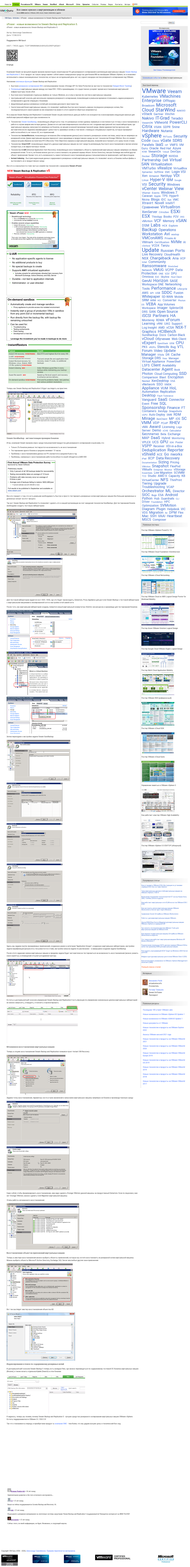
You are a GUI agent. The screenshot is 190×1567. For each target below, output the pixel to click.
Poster (179, 442)
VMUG (158, 270)
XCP (151, 458)
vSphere (152, 135)
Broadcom (148, 105)
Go (166, 454)
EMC (167, 172)
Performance (163, 288)
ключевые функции (24, 82)
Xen (145, 176)
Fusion (178, 293)
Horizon (160, 280)
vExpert (149, 342)
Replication (168, 392)
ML (168, 490)
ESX (146, 216)
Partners (161, 315)
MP (171, 419)
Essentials (147, 473)
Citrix (78, 4)
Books (168, 216)
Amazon (154, 176)
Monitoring (178, 438)
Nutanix (167, 131)
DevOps (175, 151)
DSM (145, 225)
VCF (157, 220)
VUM (164, 388)
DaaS (155, 437)
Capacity (174, 476)
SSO (159, 384)
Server (146, 430)
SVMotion (168, 505)
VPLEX (146, 442)
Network (147, 270)
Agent (167, 369)
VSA (172, 381)
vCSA (170, 327)
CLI (177, 498)
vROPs (152, 347)
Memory (168, 221)
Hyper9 (174, 196)
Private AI (170, 238)
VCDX (155, 245)
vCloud (148, 338)
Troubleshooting (153, 487)
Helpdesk (173, 509)
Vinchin (170, 114)
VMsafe (147, 469)
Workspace (149, 308)
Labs (156, 225)
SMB (169, 414)
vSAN (181, 220)
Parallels (148, 145)
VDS (145, 512)
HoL (173, 388)
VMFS (174, 145)
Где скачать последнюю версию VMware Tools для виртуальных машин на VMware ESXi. (160, 928)
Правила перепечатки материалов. (61, 1551)
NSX (145, 258)
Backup (149, 229)
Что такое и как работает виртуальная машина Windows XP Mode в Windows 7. (163, 940)
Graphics (149, 331)
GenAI (147, 281)
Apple (157, 196)
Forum (147, 350)
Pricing (174, 462)
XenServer (149, 212)
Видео (110, 4)
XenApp (162, 411)
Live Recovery (152, 254)
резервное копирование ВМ (30, 86)
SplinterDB (176, 308)
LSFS (146, 365)
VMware (38, 4)
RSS (135, 4)
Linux (145, 180)
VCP (182, 258)
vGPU (144, 415)
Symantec (86, 4)
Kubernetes (150, 96)
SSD (183, 373)
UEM (171, 343)
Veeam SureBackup (29, 122)
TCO (144, 476)
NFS (164, 479)
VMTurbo (149, 168)
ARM (153, 300)
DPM (173, 512)
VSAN (157, 127)
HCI (159, 300)
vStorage (179, 469)
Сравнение (150, 207)
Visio (164, 358)
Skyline (165, 276)
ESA (161, 495)
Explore (173, 225)
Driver (146, 501)
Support (177, 323)
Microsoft (70, 4)
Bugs (154, 495)
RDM (177, 414)
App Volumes (166, 304)
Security (157, 184)
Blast (162, 377)
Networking (173, 284)
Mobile (178, 296)
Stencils (163, 347)
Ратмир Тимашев (156, 990)
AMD (161, 327)
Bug (173, 347)
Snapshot (160, 466)
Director (179, 491)
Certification (162, 242)
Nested (146, 381)
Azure (177, 148)
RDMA (160, 320)
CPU (180, 342)
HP (166, 145)
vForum (173, 319)
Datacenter (151, 369)
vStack (61, 4)
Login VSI (179, 172)
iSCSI (146, 315)
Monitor (168, 470)
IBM (169, 180)
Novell (159, 203)
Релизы (103, 4)
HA (173, 315)
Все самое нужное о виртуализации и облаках (41, 9)
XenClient (161, 418)
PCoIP (164, 423)
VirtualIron (170, 206)
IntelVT (170, 203)
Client (156, 365)
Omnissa (147, 276)
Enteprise (158, 470)
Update (150, 250)
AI (184, 242)
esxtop (175, 234)
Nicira (145, 199)
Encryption (176, 377)
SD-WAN (167, 296)
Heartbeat (174, 516)
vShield (148, 454)
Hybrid (166, 438)
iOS (178, 419)
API (152, 293)
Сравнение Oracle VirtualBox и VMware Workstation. (160, 914)
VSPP (147, 446)
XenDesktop (160, 381)
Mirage (148, 418)
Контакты (118, 4)
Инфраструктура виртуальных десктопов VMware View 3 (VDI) (164, 956)
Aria (175, 258)
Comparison (150, 377)
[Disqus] (73, 1458)
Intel (144, 262)
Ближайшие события (151, 78)
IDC (163, 199)
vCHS (165, 430)
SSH (153, 516)
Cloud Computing (166, 374)
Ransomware (154, 265)
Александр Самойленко (36, 1551)
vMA (145, 427)
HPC (167, 501)
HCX (164, 225)
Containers (149, 411)
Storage (159, 155)
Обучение (162, 339)
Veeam (45, 4)
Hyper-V (157, 179)
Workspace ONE (153, 284)
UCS (155, 442)
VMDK (168, 384)
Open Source (167, 311)
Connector (177, 400)
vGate (166, 140)
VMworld (161, 122)
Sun (169, 199)
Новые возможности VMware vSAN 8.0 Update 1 (163, 1019)
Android (171, 495)
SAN (152, 312)
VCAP (170, 487)
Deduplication (154, 450)
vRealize (164, 168)
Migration (156, 512)
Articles (16, 18)
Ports (180, 250)
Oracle (154, 148)
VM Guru (8, 18)
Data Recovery (168, 458)
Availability (169, 365)
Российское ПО (27, 4)
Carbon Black (176, 335)
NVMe (176, 242)
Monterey (148, 320)
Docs (162, 335)
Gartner (158, 114)
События (95, 4)
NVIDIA (173, 156)
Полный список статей (151, 967)
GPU (164, 441)
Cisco (155, 140)
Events (155, 192)
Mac (145, 516)
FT (183, 408)
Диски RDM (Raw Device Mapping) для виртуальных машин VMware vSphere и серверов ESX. (162, 923)
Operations (167, 230)
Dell (165, 160)
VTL (180, 347)
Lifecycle (182, 288)
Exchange (174, 434)
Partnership (151, 160)
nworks (176, 454)
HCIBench (167, 331)
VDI (176, 175)
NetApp (166, 176)
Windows (173, 184)
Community (157, 262)
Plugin (161, 509)
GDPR (166, 127)
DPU (174, 273)
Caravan (147, 196)
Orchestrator (153, 491)
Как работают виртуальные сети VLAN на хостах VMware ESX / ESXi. (164, 903)
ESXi (175, 211)
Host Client (176, 277)
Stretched (173, 266)
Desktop (149, 395)
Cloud (148, 110)
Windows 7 (169, 192)
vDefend (146, 246)
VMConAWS (152, 238)
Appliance (150, 388)
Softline (158, 172)
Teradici (177, 118)
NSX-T (180, 327)
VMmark (147, 242)
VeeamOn (154, 151)
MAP (145, 438)
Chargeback (160, 258)
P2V (176, 216)
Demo (156, 430)
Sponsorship (154, 407)
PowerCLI (178, 122)
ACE (160, 454)
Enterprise (151, 100)
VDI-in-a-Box (174, 446)
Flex (180, 512)
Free (154, 403)
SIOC (146, 495)
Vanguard (149, 400)
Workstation (152, 234)
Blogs (155, 199)
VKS (182, 217)
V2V (167, 273)
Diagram (148, 509)
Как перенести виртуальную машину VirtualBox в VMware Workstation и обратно (162, 934)
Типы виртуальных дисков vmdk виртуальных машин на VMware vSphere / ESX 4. (161, 891)
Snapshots (175, 411)
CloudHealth (172, 254)
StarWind (53, 4)
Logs (179, 427)
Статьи (16, 4)
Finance (173, 407)
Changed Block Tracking (121, 86)
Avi (167, 233)
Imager (162, 308)
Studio (152, 476)
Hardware (150, 130)
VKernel (146, 192)
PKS (144, 347)
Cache (175, 354)
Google (177, 180)
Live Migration (163, 472)
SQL (163, 403)
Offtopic (169, 101)
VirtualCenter (150, 480)
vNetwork (148, 384)
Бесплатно (150, 434)
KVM (144, 152)
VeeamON (147, 122)
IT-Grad (162, 118)
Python (147, 498)
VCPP (169, 270)
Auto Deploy (157, 414)
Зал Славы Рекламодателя (164, 70)
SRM (145, 300)
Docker (146, 156)
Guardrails (167, 498)
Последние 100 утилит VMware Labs (158, 1010)
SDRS (177, 140)
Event (145, 403)
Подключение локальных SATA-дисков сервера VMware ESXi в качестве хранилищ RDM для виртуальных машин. (164, 946)
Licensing (168, 427)
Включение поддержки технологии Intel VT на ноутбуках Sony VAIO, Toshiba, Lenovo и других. (164, 897)
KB (183, 476)
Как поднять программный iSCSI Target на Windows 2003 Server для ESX (164, 951)
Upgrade (160, 483)
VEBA (151, 304)
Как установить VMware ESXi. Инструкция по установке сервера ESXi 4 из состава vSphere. (161, 886)
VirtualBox (180, 168)
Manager (174, 358)
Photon (147, 374)
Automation (150, 392)
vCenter (149, 188)
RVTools (167, 136)
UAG (167, 323)
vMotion (147, 221)
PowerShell (173, 361)
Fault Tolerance (165, 395)
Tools (146, 288)
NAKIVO (181, 110)
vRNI (160, 323)
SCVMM (179, 472)
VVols (160, 354)
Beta (163, 434)
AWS (145, 293)
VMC (176, 199)
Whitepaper (151, 296)
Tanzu (165, 245)
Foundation (157, 502)
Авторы (127, 4)
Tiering (147, 483)
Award (155, 426)
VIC (183, 509)
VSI (144, 184)
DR (167, 354)
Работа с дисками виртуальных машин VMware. (158, 918)
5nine (176, 127)
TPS (165, 196)
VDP (156, 423)
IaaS (159, 144)
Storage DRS (151, 358)
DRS (145, 312)
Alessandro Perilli (155, 981)
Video (158, 351)
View (179, 188)
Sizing (163, 462)
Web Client (179, 339)
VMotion (146, 466)
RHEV (175, 422)
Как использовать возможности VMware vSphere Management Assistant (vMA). (164, 961)
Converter (169, 300)
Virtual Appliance (153, 361)
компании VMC (61, 1424)
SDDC (167, 292)
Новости (8, 4)
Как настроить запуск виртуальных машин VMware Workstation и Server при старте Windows (160, 909)
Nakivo (148, 118)
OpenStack (162, 343)
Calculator (175, 430)
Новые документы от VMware (155, 1023)
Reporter (175, 450)
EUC (157, 277)
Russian (167, 250)
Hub (156, 498)
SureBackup (150, 335)
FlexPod (175, 466)
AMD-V (162, 476)
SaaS (162, 399)
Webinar (166, 188)
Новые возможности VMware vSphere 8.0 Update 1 (164, 1014)
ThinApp (157, 216)
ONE (161, 273)
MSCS (146, 519)
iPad (144, 458)
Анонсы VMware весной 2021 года (157, 1034)
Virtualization (161, 164)
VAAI (161, 516)
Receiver (158, 446)
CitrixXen (164, 212)
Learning (148, 323)
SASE (174, 281)
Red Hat (165, 148)
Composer (159, 519)
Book (177, 369)
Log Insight (149, 327)
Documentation (149, 462)
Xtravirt (147, 203)
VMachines (170, 96)
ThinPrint (176, 480)
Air (166, 513)
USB (157, 293)
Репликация (16, 89)
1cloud (166, 152)
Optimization (150, 505)
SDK (172, 442)
